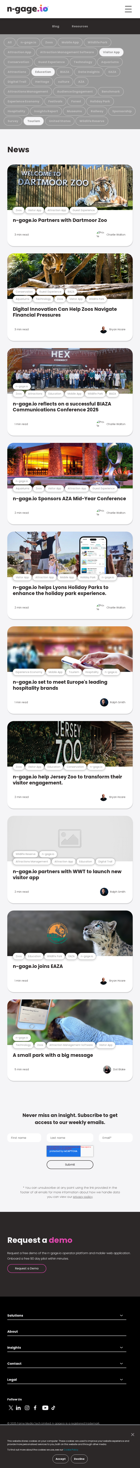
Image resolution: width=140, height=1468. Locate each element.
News (18, 149)
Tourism (33, 121)
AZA (81, 82)
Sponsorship (122, 111)
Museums (74, 111)
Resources (80, 26)
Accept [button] (61, 1459)
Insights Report (46, 111)
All (10, 42)
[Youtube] (46, 1410)
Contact (14, 1363)
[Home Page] (27, 9)
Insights (14, 1347)
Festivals (55, 101)
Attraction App (19, 52)
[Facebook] (38, 1410)
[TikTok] (55, 1410)
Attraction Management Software (67, 52)
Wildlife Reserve (91, 121)
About (12, 1331)
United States (60, 121)
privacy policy (83, 1197)
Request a (39, 1240)
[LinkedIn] (20, 1410)
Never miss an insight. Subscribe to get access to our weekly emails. (70, 1119)
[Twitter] (11, 1410)
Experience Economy (23, 101)
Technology (83, 62)
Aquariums (110, 62)
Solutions (15, 1315)
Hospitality (16, 111)
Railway (97, 111)
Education (43, 72)
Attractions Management (28, 91)
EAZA (112, 72)
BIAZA (64, 72)
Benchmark (111, 91)
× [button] (131, 1434)
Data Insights (89, 72)
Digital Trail (17, 82)
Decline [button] (79, 1459)
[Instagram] (29, 1410)
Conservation (18, 62)
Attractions (17, 72)
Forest (76, 101)
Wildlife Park (97, 42)
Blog (55, 26)
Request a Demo (27, 1268)
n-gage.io (28, 42)
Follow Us (14, 1399)
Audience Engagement (75, 91)
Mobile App (70, 42)
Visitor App (111, 52)
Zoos (49, 42)
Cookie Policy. (71, 1449)
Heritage (42, 82)
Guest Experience (51, 62)
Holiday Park (100, 101)
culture (63, 82)
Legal (12, 1379)
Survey (13, 121)
